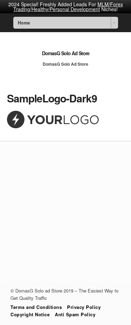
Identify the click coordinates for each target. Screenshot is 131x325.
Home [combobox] (24, 23)
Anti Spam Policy (75, 314)
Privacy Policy (84, 307)
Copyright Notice (30, 314)
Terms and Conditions (36, 307)
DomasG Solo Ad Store (65, 53)
